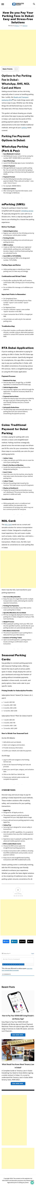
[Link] (19, 964)
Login (32, 953)
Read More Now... (18, 1035)
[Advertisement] (18, 48)
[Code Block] (17, 964)
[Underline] (7, 964)
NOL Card (8, 525)
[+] (23, 964)
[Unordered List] (13, 964)
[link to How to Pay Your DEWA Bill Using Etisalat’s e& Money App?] (18, 1001)
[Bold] (3, 964)
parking (24, 128)
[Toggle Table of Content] (15, 69)
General (25, 25)
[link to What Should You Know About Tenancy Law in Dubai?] (18, 1050)
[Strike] (9, 964)
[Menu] (2, 4)
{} (21, 964)
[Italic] (5, 964)
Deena (17, 25)
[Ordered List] (11, 964)
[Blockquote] (15, 964)
